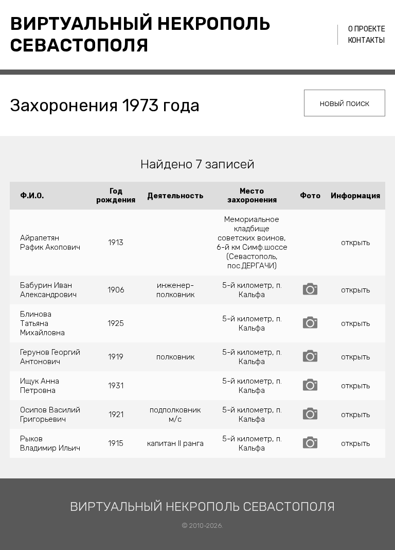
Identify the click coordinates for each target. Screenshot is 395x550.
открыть (355, 242)
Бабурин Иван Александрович (48, 290)
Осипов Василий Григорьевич (50, 414)
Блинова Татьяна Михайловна (42, 323)
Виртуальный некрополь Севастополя (140, 34)
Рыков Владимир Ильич (50, 443)
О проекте (366, 29)
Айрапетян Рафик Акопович (50, 242)
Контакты (366, 40)
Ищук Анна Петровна (39, 385)
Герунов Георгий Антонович (50, 357)
